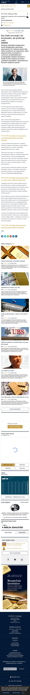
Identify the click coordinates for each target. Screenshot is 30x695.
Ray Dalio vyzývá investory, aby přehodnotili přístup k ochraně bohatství (13, 138)
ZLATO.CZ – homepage (15, 616)
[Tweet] (5, 236)
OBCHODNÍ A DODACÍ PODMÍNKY (15, 655)
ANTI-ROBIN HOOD (15, 619)
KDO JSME (15, 630)
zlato (21, 32)
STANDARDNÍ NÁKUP (15, 652)
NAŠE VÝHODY (15, 632)
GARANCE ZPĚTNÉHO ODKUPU (15, 656)
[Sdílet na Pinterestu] (10, 236)
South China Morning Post (14, 173)
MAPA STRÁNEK (15, 645)
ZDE (26, 690)
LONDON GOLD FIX (15, 622)
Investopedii (21, 108)
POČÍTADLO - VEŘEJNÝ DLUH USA (15, 497)
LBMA (4, 473)
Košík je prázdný (15, 426)
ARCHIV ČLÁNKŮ (15, 618)
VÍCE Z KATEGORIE (15, 409)
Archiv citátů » (25, 502)
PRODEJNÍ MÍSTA (15, 644)
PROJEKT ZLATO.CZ (15, 627)
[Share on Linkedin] (13, 236)
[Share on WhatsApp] (8, 236)
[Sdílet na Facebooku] (2, 236)
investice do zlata (11, 32)
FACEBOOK (15, 640)
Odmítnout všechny (16, 692)
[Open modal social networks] (16, 236)
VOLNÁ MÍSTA (15, 643)
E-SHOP (15, 650)
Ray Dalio (18, 32)
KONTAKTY (15, 638)
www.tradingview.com (5, 435)
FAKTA (15, 621)
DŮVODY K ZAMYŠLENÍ (15, 633)
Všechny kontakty (15, 686)
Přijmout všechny (6, 692)
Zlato (13, 244)
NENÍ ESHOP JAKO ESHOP (15, 654)
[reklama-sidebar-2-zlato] (15, 587)
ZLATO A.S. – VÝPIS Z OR (15, 629)
